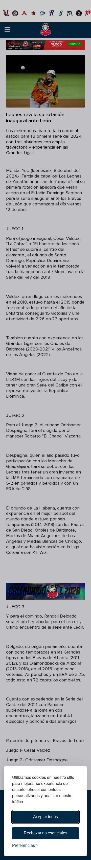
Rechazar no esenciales (45, 833)
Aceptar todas (45, 817)
